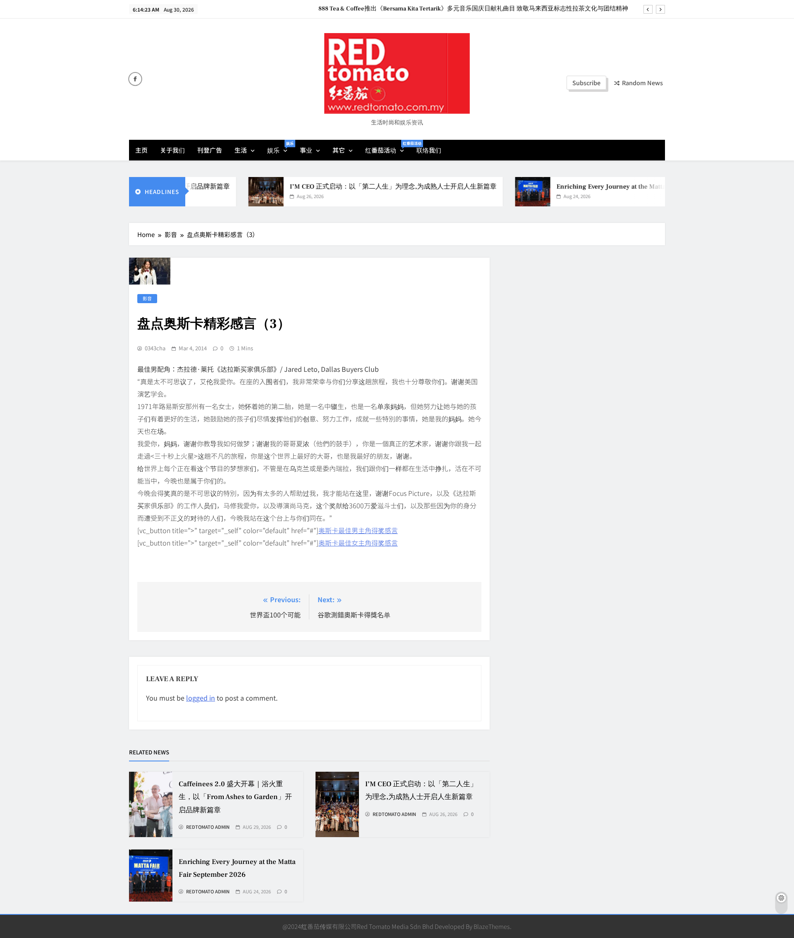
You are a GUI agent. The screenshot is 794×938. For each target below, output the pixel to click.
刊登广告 (209, 150)
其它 (338, 150)
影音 (147, 298)
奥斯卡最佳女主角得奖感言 (358, 543)
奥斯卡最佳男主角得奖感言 (358, 530)
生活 (240, 150)
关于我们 (172, 150)
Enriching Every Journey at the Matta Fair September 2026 (622, 186)
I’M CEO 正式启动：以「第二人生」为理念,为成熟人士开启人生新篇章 (372, 186)
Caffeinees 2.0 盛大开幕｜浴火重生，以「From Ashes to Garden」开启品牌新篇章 (235, 797)
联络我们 (428, 150)
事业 (306, 150)
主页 (141, 150)
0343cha (155, 348)
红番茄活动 (387, 147)
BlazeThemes (492, 926)
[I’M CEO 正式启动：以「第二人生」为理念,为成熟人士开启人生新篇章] (245, 191)
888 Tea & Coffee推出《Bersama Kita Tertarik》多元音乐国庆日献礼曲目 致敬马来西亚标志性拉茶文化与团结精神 (473, 8)
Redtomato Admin (208, 827)
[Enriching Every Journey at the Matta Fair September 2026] (511, 191)
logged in (200, 698)
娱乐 (280, 147)
